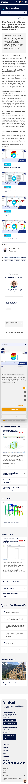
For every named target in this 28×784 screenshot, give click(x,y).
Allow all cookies (14, 409)
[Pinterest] (21, 763)
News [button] (4, 753)
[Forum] (4, 763)
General (6, 257)
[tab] (4, 420)
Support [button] (5, 750)
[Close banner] (26, 366)
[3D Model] (3, 503)
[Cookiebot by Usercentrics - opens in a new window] (17, 366)
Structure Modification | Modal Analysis (11, 238)
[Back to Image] (6, 503)
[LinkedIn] (12, 763)
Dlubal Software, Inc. (9, 712)
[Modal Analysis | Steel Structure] (14, 510)
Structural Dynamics (9, 260)
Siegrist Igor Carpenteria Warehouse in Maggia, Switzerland (12, 683)
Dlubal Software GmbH (10, 727)
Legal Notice (5, 768)
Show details (21, 405)
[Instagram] (18, 763)
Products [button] (5, 747)
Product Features (7, 535)
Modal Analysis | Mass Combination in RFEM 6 (12, 167)
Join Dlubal (6, 760)
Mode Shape (17, 260)
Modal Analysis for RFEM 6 (15, 257)
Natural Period (24, 260)
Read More (7, 466)
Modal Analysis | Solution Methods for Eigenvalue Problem (13, 215)
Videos (3, 349)
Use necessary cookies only (14, 416)
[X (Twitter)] (15, 763)
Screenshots (6, 499)
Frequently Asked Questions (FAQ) (13, 606)
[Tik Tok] (24, 763)
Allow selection (14, 413)
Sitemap (4, 772)
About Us (4, 770)
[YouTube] (6, 763)
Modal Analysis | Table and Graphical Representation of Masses (13, 191)
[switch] (25, 392)
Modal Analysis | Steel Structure (11, 522)
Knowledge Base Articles (10, 426)
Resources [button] (6, 756)
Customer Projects (8, 659)
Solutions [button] (6, 745)
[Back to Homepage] (4, 2)
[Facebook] (9, 763)
